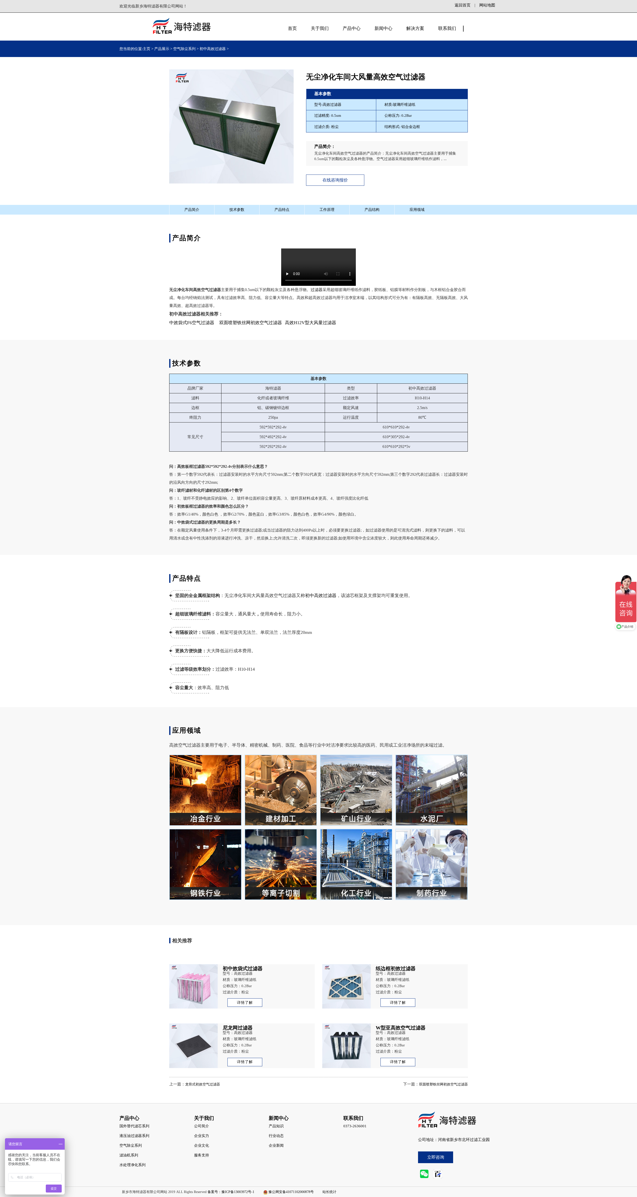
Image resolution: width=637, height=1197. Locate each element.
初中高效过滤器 (213, 49)
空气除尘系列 (184, 49)
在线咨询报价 (335, 180)
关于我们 (320, 28)
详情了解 (245, 1003)
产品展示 (161, 49)
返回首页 (463, 5)
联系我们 (447, 28)
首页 (292, 28)
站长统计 (329, 1192)
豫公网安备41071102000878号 (291, 1192)
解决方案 (415, 28)
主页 (147, 49)
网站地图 (487, 5)
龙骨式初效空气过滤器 (202, 1084)
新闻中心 (383, 28)
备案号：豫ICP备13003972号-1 (231, 1192)
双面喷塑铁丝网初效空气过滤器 (443, 1084)
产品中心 (352, 28)
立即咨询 (435, 1157)
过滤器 (316, 290)
